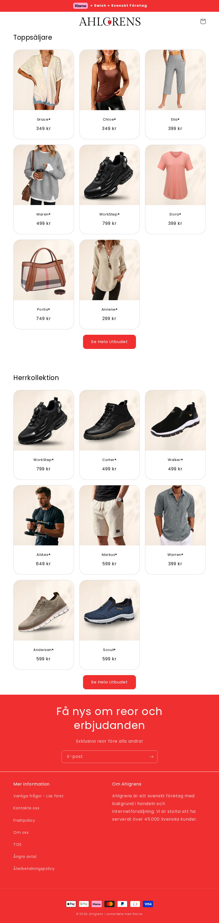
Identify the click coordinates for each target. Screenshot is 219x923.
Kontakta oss (26, 808)
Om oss (21, 832)
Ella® (175, 119)
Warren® (175, 555)
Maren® (44, 214)
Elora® (175, 214)
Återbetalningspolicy (34, 868)
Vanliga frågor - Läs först (38, 796)
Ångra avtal (25, 856)
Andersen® (43, 650)
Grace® (44, 119)
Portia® (43, 309)
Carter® (109, 460)
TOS (17, 844)
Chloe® (109, 119)
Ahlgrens (96, 914)
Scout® (109, 650)
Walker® (175, 460)
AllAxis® (43, 555)
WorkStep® (109, 214)
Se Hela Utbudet (109, 341)
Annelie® (109, 309)
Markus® (109, 555)
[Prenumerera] (151, 756)
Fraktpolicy (24, 820)
